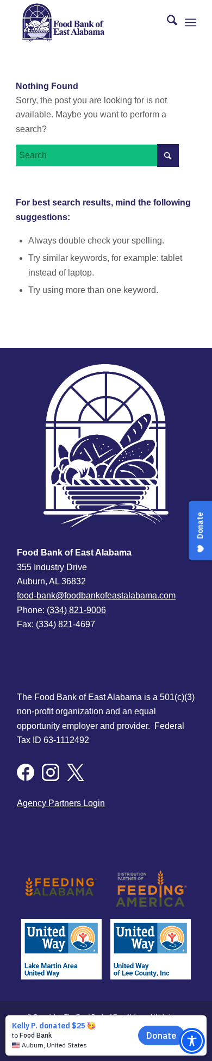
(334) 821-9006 (76, 610)
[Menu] (190, 22)
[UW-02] (61, 949)
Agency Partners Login (61, 803)
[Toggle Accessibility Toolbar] (192, 1041)
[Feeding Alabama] (61, 888)
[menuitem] (166, 22)
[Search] (166, 22)
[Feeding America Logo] (150, 888)
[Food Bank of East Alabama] (88, 22)
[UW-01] (150, 949)
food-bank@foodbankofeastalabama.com (96, 595)
